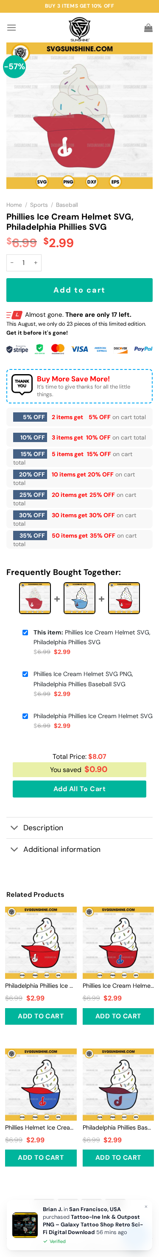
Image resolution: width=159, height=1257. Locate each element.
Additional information (61, 849)
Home (14, 205)
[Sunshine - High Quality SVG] (79, 27)
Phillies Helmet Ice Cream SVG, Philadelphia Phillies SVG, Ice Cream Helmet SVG (41, 1127)
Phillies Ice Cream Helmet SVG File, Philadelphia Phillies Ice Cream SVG (118, 985)
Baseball (67, 205)
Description (43, 827)
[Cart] (148, 27)
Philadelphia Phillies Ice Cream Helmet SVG (93, 716)
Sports (39, 205)
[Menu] (11, 27)
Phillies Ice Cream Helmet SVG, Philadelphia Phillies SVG (92, 637)
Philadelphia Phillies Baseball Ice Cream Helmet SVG (118, 1127)
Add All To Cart (79, 788)
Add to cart (79, 290)
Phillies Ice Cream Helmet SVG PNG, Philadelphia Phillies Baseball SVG (83, 679)
